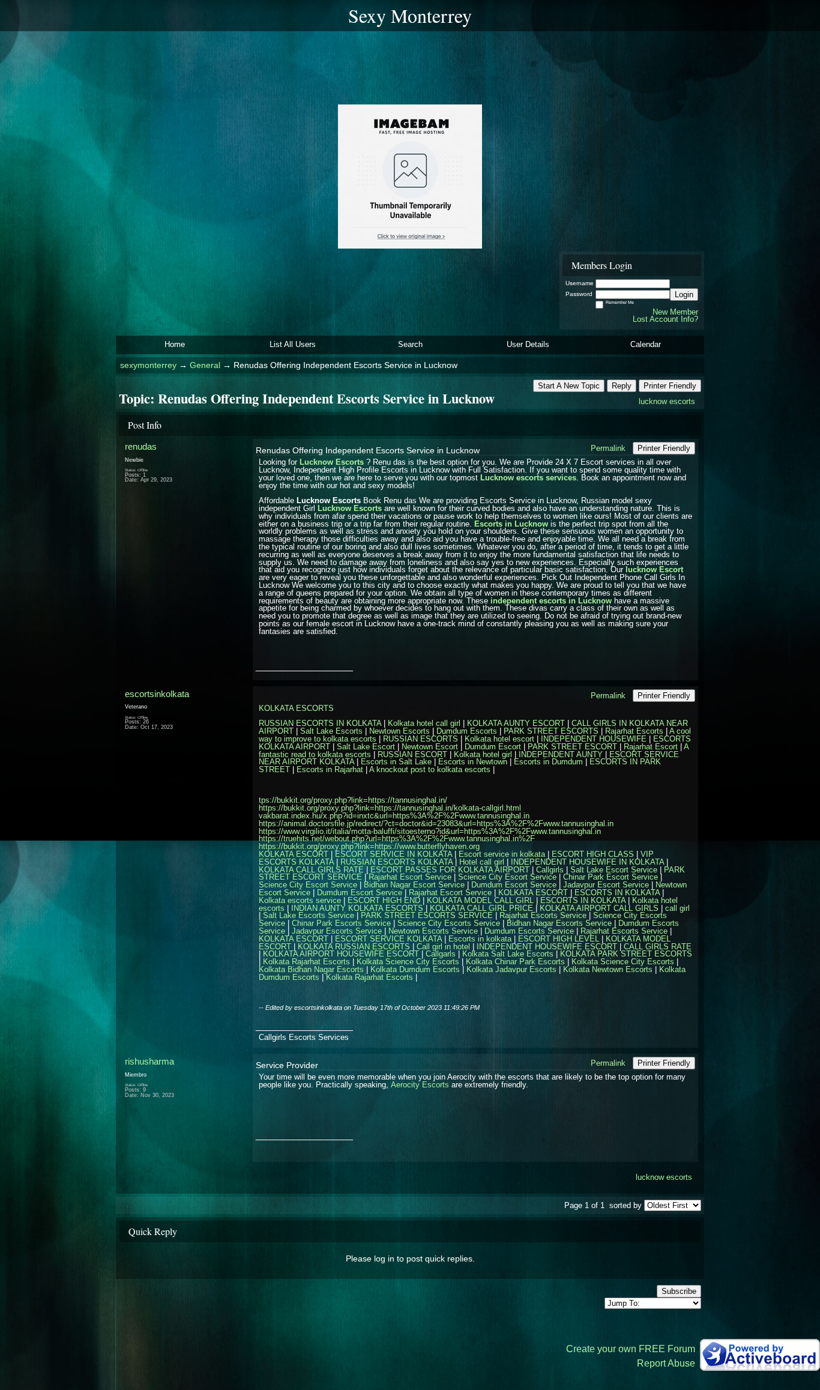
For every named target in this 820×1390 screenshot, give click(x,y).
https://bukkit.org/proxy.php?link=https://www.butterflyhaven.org (369, 846)
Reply (622, 385)
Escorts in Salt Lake (396, 761)
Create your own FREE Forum (630, 1349)
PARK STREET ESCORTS (551, 731)
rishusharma (149, 1061)
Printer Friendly (670, 385)
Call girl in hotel (443, 946)
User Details (528, 344)
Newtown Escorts (399, 731)
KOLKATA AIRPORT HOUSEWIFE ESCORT (341, 953)
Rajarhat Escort (651, 746)
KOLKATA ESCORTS (296, 708)
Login (684, 294)
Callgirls (550, 869)
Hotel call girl (481, 861)
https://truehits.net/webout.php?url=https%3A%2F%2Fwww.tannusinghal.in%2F (397, 838)
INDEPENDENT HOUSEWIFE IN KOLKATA (587, 861)
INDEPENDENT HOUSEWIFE (594, 738)
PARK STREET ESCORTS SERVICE (427, 915)
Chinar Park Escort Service (610, 876)
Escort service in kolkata (502, 854)
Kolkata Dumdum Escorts (415, 969)
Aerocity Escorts (420, 1084)
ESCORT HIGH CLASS (593, 854)
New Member (675, 311)
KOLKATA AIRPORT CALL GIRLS (599, 908)
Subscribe (679, 1291)
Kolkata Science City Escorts (408, 961)
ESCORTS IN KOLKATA (617, 892)
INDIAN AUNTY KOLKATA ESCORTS (357, 908)
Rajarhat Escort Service (410, 876)
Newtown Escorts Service (433, 930)
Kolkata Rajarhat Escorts (306, 961)
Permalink (608, 448)
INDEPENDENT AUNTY (561, 754)
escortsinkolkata (157, 694)
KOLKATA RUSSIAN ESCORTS (354, 946)
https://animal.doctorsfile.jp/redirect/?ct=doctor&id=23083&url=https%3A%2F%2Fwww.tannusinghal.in (436, 823)
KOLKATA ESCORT (293, 854)
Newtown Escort (430, 746)
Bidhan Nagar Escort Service (414, 884)
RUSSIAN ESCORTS (420, 738)
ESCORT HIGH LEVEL (558, 938)
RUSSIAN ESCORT (412, 754)
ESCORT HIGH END (384, 900)
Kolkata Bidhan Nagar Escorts (311, 969)
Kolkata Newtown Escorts (608, 969)
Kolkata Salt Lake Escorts (507, 953)
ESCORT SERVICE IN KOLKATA (393, 854)
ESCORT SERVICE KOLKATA (388, 938)
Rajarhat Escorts (634, 731)
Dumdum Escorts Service (529, 930)
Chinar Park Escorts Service (341, 923)
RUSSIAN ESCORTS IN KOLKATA (320, 723)
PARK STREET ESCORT (572, 746)
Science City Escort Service (507, 876)
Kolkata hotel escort (499, 738)
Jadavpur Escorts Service (337, 930)
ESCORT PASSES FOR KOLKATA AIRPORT (449, 869)
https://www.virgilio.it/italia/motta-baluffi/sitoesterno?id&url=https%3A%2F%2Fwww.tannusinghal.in (430, 831)
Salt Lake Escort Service (613, 869)
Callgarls (441, 953)
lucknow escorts (667, 401)
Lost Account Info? (665, 319)
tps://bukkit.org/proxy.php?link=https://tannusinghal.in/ (353, 800)
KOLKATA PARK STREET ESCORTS (626, 953)
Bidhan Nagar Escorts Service (559, 923)
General (205, 365)
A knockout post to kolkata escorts (429, 769)
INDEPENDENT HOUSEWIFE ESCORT (547, 946)
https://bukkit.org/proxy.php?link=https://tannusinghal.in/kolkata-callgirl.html (390, 807)
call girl (677, 908)
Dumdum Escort (493, 746)
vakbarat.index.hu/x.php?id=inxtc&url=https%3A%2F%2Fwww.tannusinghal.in (394, 815)
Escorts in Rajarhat (330, 769)
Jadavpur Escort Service (606, 884)
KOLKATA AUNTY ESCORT (516, 723)
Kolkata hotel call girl (424, 723)
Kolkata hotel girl (483, 754)
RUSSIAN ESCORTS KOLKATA (396, 861)
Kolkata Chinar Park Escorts (515, 961)
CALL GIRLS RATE (658, 946)
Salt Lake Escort (366, 746)
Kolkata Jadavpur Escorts (511, 969)
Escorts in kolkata (479, 938)
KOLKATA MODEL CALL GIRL (480, 900)
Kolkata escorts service (300, 900)
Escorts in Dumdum (548, 761)
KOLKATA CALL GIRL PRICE (481, 908)
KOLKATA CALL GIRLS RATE (311, 869)
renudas (141, 446)
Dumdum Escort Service (513, 884)
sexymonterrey (148, 365)
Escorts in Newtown (472, 761)
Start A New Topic (569, 385)
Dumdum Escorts (466, 731)
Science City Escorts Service (448, 923)
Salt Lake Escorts (331, 731)
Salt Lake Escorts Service (308, 915)
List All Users (293, 344)
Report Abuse (666, 1363)
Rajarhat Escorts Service (542, 915)
